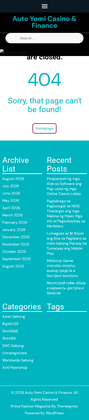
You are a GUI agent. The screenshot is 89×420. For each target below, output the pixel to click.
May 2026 (10, 200)
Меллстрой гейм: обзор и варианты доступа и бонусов (66, 288)
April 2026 (11, 207)
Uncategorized (14, 353)
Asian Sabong (13, 316)
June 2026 (11, 193)
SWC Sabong (13, 345)
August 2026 (13, 178)
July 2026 (10, 186)
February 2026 (14, 222)
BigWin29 (10, 323)
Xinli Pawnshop (14, 367)
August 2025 (13, 266)
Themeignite (67, 406)
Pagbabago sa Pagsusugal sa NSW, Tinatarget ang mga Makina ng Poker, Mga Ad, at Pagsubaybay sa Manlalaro (66, 213)
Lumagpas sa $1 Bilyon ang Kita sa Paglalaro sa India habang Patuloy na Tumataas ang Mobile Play (67, 243)
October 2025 (14, 251)
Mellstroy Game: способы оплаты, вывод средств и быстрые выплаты (62, 268)
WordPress (55, 413)
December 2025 (16, 237)
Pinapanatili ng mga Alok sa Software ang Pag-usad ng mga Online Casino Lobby (64, 186)
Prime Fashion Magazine (31, 406)
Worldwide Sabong (18, 360)
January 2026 (14, 229)
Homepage (44, 128)
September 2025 (16, 258)
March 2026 (12, 215)
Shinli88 (9, 338)
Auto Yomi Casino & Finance (45, 22)
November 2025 (15, 244)
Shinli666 (10, 331)
